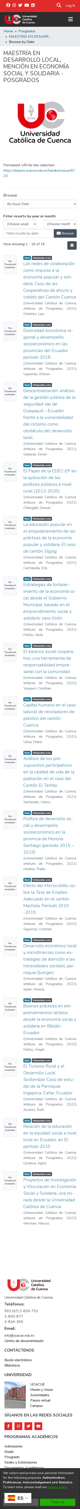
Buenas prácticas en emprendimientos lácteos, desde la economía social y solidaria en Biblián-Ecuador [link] (49, 1019)
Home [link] (8, 31)
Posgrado (12, 1457)
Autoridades (39, 1395)
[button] (59, 5)
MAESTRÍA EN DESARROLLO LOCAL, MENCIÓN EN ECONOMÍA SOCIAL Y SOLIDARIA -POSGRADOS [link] (31, 36)
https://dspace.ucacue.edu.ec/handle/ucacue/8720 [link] (39, 173)
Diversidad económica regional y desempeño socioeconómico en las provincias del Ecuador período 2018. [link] (48, 343)
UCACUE (37, 1384)
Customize (10, 1493)
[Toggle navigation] (70, 19)
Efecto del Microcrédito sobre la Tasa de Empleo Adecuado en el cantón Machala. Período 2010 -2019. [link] (49, 899)
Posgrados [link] (26, 31)
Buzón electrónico (18, 1360)
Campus (36, 1405)
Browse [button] (67, 233)
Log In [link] (71, 5)
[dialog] (40, 1488)
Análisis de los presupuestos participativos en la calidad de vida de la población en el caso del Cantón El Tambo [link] (48, 772)
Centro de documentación (24, 1340)
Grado (9, 1451)
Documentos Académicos (24, 1467)
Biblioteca (12, 1365)
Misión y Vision (41, 1389)
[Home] (20, 19)
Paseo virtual (40, 1400)
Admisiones (13, 1446)
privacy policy (57, 1487)
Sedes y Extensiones (20, 1462)
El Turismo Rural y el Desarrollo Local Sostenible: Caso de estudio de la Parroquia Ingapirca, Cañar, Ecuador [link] (48, 1079)
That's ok (57, 1502)
